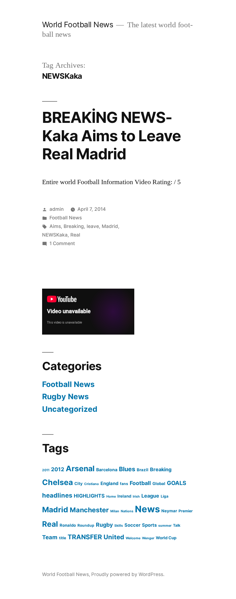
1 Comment (62, 243)
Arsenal (80, 468)
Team (49, 537)
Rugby (104, 524)
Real (75, 235)
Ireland (124, 496)
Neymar (169, 510)
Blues (127, 469)
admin (56, 209)
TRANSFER (85, 537)
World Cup (166, 537)
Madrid (110, 226)
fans (124, 483)
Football (140, 483)
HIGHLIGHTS (89, 496)
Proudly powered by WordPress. (127, 574)
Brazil (142, 469)
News (147, 509)
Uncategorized (69, 409)
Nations (127, 511)
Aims (55, 226)
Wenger (148, 538)
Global (158, 483)
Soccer (132, 525)
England (109, 483)
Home (111, 497)
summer (164, 526)
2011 (45, 470)
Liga (164, 496)
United (114, 537)
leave (93, 226)
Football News (65, 218)
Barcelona (106, 469)
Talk (176, 525)
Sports (149, 525)
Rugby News (65, 396)
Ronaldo (68, 525)
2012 (57, 469)
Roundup (85, 525)
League (150, 496)
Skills (118, 526)
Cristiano (91, 484)
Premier (186, 511)
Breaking (74, 226)
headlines (57, 495)
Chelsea (57, 482)
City (78, 483)
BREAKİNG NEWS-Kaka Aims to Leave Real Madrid (111, 135)
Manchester (89, 510)
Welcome (133, 538)
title (62, 538)
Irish (136, 497)
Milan (114, 511)
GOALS (176, 483)
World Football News (77, 24)
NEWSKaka (55, 235)
